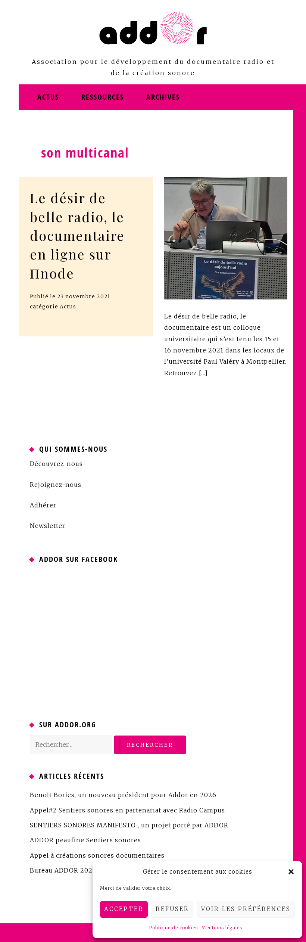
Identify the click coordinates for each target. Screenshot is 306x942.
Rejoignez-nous (55, 484)
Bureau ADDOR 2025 (63, 870)
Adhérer (43, 505)
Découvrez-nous (56, 463)
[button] (291, 872)
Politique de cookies (173, 927)
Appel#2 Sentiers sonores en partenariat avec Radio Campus (127, 810)
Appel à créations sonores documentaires (97, 855)
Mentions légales (222, 927)
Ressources (102, 97)
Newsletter (47, 525)
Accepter (124, 909)
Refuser (172, 909)
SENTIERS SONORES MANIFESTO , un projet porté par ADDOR (129, 825)
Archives (163, 97)
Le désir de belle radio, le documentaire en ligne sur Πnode (77, 235)
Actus (48, 97)
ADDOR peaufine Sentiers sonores (85, 840)
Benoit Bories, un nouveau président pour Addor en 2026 (123, 795)
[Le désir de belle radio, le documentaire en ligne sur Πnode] (225, 237)
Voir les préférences (246, 909)
